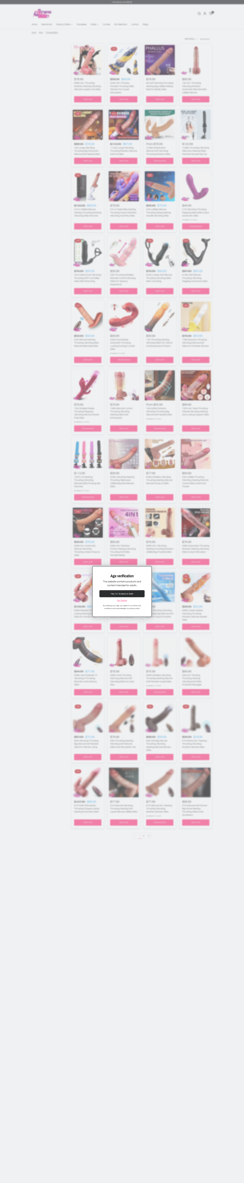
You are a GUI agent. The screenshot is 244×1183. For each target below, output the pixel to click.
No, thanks (122, 600)
